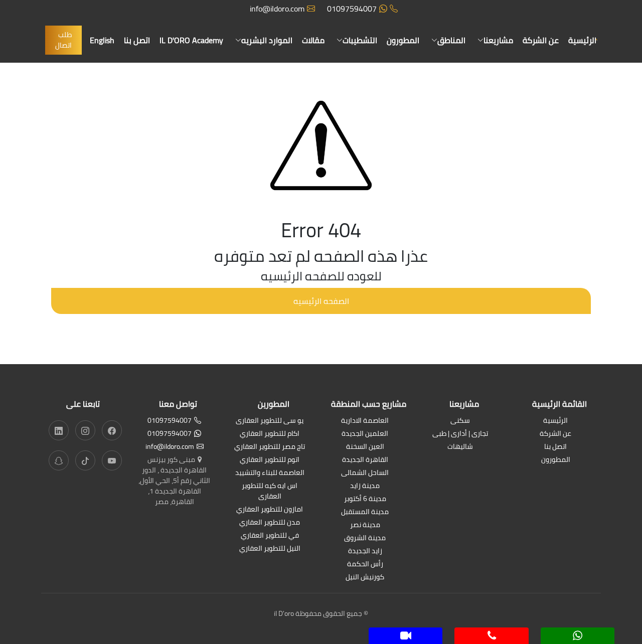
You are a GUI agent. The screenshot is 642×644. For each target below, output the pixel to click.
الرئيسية (582, 40)
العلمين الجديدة (365, 434)
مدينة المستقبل (365, 512)
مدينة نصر (365, 525)
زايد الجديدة (365, 551)
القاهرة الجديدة (365, 460)
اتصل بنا (137, 40)
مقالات (313, 40)
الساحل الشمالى (365, 473)
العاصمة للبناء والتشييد (269, 473)
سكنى (460, 421)
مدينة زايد (365, 486)
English (102, 40)
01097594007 (352, 8)
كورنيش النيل (365, 577)
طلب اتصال (63, 40)
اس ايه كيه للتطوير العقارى (269, 491)
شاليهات (460, 447)
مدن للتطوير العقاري (269, 523)
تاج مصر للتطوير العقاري (269, 447)
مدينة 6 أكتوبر (365, 499)
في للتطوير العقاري (270, 536)
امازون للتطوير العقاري (269, 510)
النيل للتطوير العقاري (269, 549)
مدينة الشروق (365, 538)
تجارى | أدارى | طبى (460, 434)
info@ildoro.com (277, 8)
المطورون (403, 40)
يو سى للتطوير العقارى (269, 421)
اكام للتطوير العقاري (269, 434)
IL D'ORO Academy (191, 40)
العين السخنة (365, 447)
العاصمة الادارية (365, 421)
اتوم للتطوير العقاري (269, 460)
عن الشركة (541, 40)
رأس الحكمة (365, 564)
